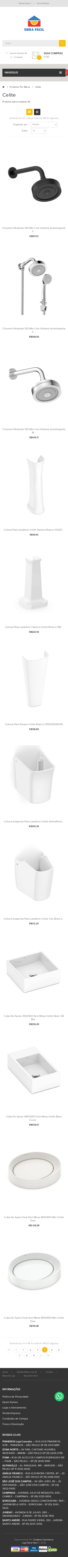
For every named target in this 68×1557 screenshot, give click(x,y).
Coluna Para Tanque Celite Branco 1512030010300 (34, 724)
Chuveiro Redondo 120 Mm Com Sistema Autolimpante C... (33, 230)
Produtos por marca (20, 87)
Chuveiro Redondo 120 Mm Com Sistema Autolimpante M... (33, 431)
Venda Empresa (11, 1413)
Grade (29, 112)
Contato (49, 1372)
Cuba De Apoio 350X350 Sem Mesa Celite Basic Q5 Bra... (34, 1018)
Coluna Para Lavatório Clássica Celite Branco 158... (34, 627)
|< (9, 1350)
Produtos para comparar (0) (16, 102)
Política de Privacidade (15, 1396)
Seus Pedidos (43, 3)
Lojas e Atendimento (14, 1407)
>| (48, 1355)
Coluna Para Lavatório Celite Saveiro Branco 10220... (34, 529)
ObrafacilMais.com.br (27, 1372)
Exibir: (25, 131)
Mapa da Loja (8, 1376)
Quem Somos (10, 1402)
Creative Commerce (43, 1539)
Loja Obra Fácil (29, 1543)
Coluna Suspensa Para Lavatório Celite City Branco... (34, 918)
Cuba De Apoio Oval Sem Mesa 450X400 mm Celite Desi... (34, 1219)
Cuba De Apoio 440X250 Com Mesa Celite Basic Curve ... (34, 1118)
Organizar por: (20, 124)
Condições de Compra (15, 1418)
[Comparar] (58, 236)
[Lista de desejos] (52, 236)
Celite (38, 87)
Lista (37, 112)
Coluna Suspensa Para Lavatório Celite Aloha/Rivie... (34, 821)
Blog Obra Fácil (31, 1376)
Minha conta (24, 3)
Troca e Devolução (13, 1424)
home (5, 1372)
